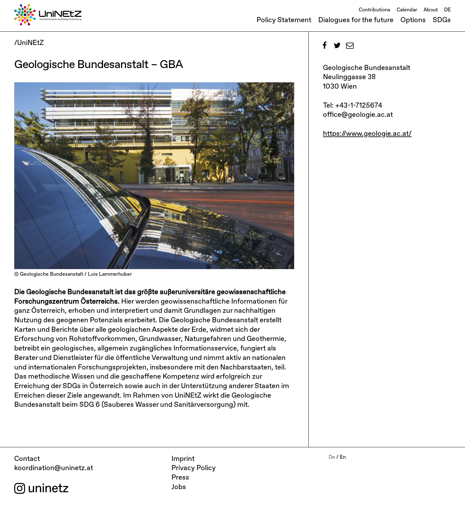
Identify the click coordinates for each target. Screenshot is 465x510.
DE (447, 10)
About (431, 10)
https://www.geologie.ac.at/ (367, 133)
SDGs (442, 20)
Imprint (183, 459)
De (332, 457)
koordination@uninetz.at (53, 468)
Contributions (374, 10)
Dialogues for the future (356, 20)
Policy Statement (284, 20)
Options (413, 20)
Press (180, 477)
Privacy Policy (193, 468)
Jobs (178, 487)
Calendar (407, 10)
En (343, 457)
